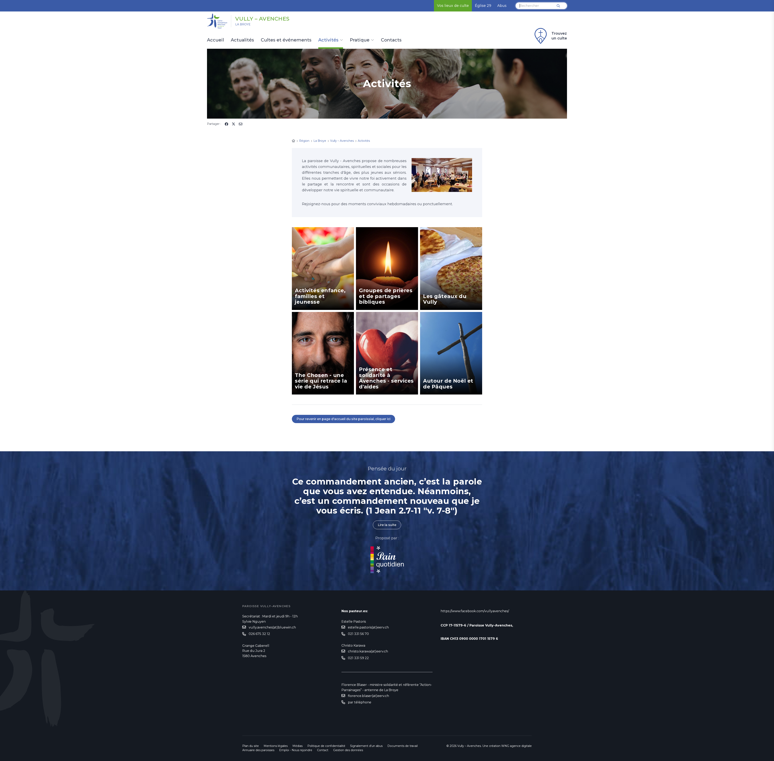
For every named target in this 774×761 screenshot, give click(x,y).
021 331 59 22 (358, 658)
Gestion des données (348, 750)
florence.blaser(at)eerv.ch (368, 696)
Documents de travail (402, 746)
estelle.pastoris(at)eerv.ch (368, 627)
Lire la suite (387, 525)
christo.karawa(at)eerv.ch (368, 651)
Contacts (391, 40)
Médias (297, 746)
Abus (502, 5)
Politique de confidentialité (326, 746)
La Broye (243, 24)
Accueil (215, 40)
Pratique (359, 40)
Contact (322, 750)
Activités (328, 40)
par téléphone (359, 702)
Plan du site (250, 746)
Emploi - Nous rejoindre (295, 750)
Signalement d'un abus (366, 746)
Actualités (242, 40)
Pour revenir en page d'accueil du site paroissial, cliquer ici (343, 419)
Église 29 (483, 5)
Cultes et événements (286, 40)
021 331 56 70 (358, 634)
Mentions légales (276, 746)
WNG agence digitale (516, 746)
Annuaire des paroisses (258, 750)
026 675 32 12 (259, 634)
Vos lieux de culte (453, 5)
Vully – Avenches (262, 18)
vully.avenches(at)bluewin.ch (272, 627)
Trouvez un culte (559, 35)
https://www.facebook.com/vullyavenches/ (475, 611)
